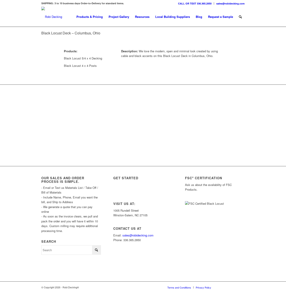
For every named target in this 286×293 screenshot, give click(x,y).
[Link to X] (228, 287)
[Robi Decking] (51, 17)
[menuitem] (195, 3)
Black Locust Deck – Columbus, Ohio (70, 33)
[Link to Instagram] (221, 287)
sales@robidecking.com (230, 3)
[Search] (240, 17)
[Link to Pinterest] (241, 287)
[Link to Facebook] (234, 287)
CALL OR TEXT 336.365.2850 (195, 3)
